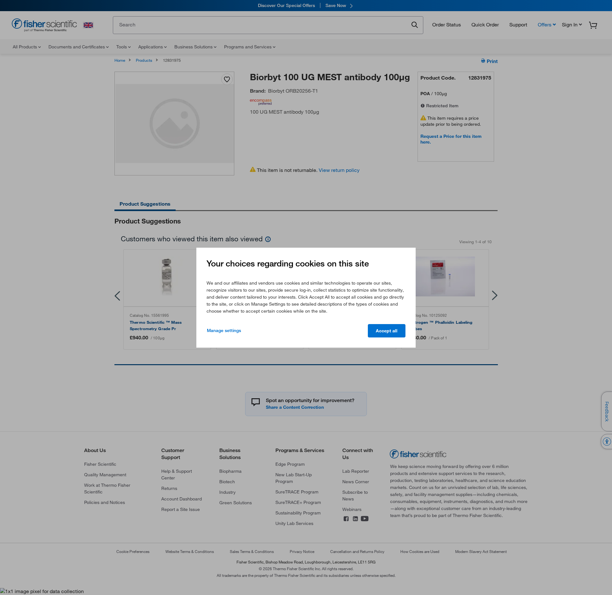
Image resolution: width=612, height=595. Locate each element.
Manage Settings (224, 330)
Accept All (386, 331)
